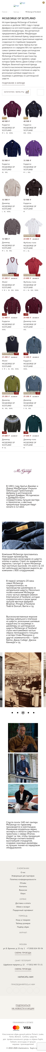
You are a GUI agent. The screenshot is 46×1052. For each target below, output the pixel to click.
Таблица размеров (23, 923)
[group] (23, 680)
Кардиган (6, 125)
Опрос (23, 893)
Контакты (23, 886)
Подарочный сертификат (23, 910)
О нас (23, 872)
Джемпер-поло (30, 321)
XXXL (11, 133)
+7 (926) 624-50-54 (35, 948)
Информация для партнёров (23, 876)
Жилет (4, 282)
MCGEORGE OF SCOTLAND (8, 129)
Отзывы (23, 883)
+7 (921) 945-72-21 (34, 965)
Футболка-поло (30, 243)
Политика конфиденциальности (23, 879)
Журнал (23, 933)
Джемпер (6, 203)
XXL (25, 133)
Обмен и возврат (23, 907)
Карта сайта (35, 1048)
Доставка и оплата (23, 903)
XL (7, 133)
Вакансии (23, 890)
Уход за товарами (23, 920)
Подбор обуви (23, 927)
